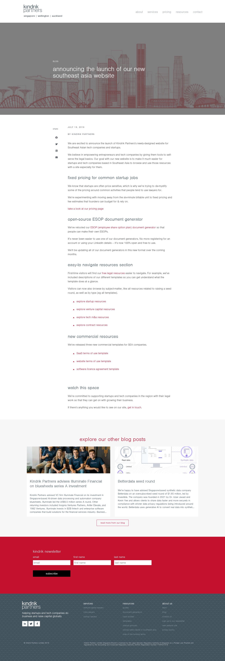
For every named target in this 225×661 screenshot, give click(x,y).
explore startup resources (91, 301)
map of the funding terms (134, 634)
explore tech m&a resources (93, 317)
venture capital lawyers (93, 607)
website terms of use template (94, 361)
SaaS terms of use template (92, 353)
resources (182, 12)
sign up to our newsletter (173, 621)
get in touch (134, 407)
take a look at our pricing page (85, 208)
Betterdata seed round (136, 481)
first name (79, 557)
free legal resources (113, 273)
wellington (43, 15)
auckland (57, 15)
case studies (128, 616)
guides (126, 607)
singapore (29, 15)
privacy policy (168, 629)
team (164, 607)
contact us (167, 616)
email (36, 557)
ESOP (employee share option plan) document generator (123, 227)
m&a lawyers (89, 612)
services (153, 12)
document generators (132, 612)
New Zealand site (169, 625)
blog (164, 612)
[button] (56, 137)
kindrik (34, 605)
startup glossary (130, 625)
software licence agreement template (98, 369)
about (139, 12)
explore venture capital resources (96, 309)
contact (197, 12)
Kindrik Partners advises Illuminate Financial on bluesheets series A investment (66, 483)
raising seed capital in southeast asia (139, 629)
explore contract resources (92, 325)
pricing (167, 12)
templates (127, 621)
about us (167, 603)
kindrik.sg (36, 9)
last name (119, 557)
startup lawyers (90, 616)
